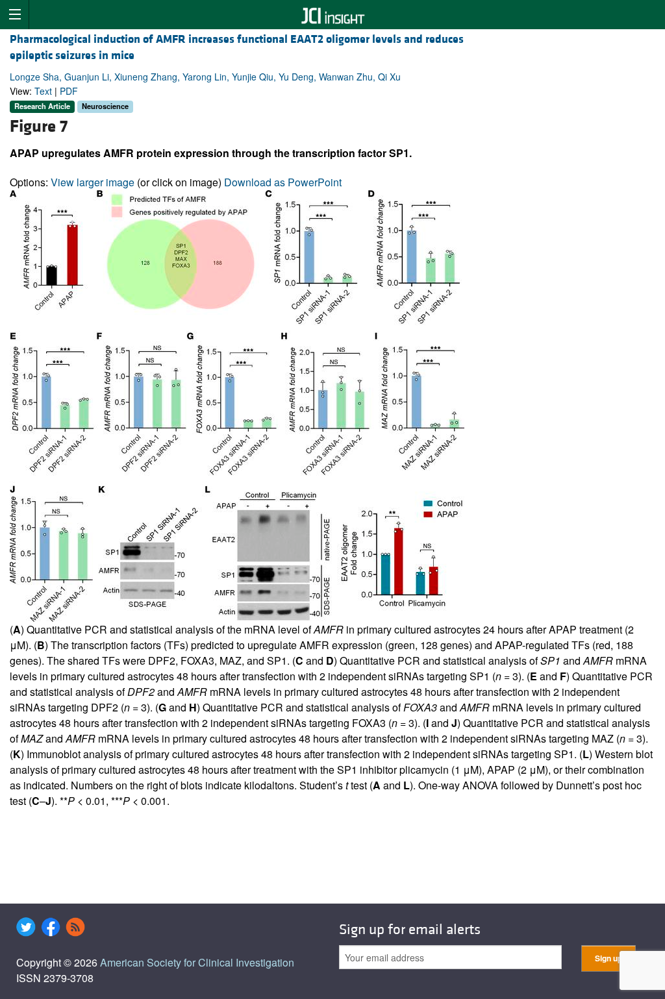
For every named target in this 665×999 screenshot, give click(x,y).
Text (43, 90)
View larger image (92, 182)
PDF (69, 90)
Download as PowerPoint (283, 182)
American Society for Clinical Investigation (197, 962)
